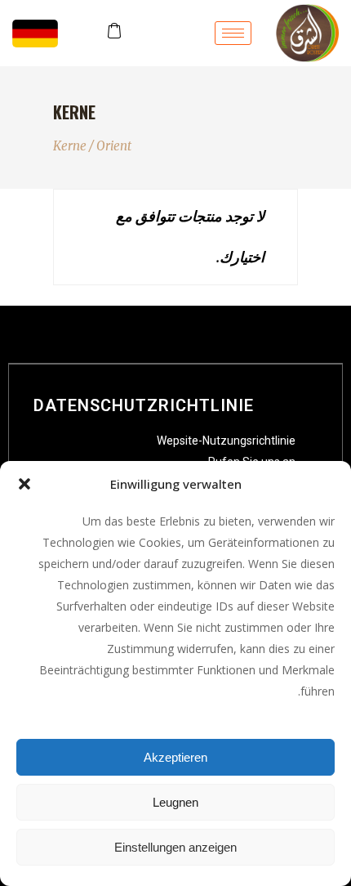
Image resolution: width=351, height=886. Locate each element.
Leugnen (175, 802)
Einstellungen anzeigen (175, 847)
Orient (113, 146)
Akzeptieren (175, 757)
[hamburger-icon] (233, 33)
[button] (24, 484)
